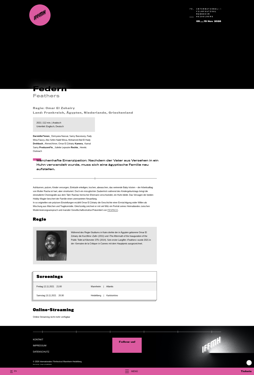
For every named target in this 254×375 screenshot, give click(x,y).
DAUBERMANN (48, 364)
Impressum (39, 345)
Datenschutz (41, 351)
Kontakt (38, 339)
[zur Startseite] (40, 15)
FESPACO (112, 210)
